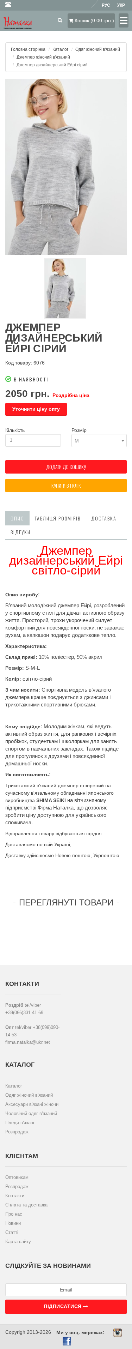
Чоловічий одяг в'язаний (31, 1113)
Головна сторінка (28, 49)
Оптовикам (17, 1177)
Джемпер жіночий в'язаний (43, 57)
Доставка (104, 518)
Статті (11, 1232)
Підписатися (63, 1306)
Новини (13, 1223)
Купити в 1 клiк (66, 485)
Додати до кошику (66, 466)
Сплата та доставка (26, 1205)
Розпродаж (17, 1131)
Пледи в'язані (19, 1122)
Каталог (60, 49)
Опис (17, 518)
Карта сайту (18, 1241)
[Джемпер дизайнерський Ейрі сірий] (66, 167)
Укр (121, 5)
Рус (106, 5)
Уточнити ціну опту (36, 409)
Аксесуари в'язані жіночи (31, 1104)
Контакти (14, 1195)
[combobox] (99, 440)
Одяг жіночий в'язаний (97, 49)
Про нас (13, 1214)
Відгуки (21, 532)
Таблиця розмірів (58, 518)
